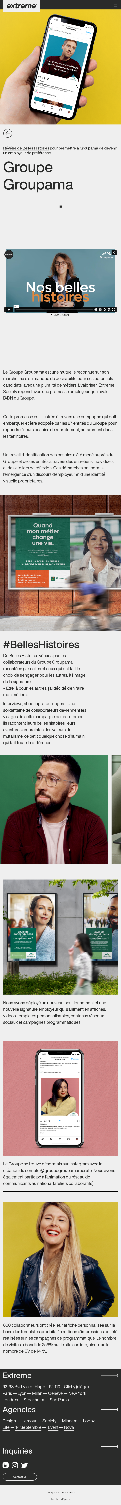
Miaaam (69, 1421)
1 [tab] (61, 207)
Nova (69, 1427)
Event (53, 1427)
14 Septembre (28, 1427)
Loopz (89, 1421)
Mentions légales (60, 1499)
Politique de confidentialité (60, 1492)
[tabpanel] (60, 281)
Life (6, 1427)
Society (49, 1421)
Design (9, 1421)
